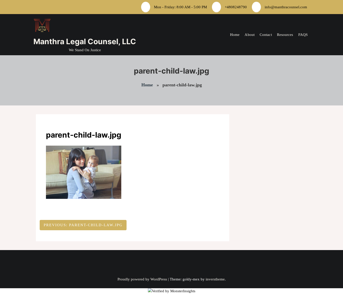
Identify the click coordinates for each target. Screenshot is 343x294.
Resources (285, 35)
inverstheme (215, 279)
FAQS (303, 35)
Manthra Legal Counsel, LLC (84, 41)
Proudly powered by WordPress (143, 279)
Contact (266, 35)
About (250, 35)
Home (235, 35)
